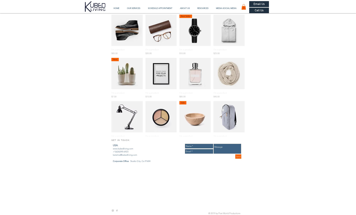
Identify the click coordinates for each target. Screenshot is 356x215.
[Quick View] (127, 30)
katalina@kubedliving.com (125, 155)
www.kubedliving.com (123, 148)
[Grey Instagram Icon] (113, 210)
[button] (243, 7)
